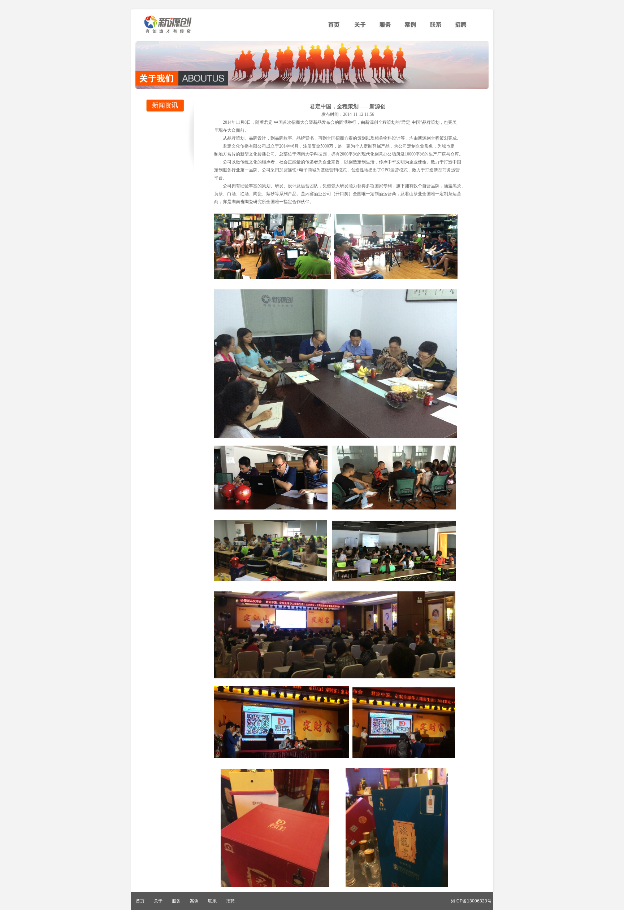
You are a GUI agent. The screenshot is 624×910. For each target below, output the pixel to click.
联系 (435, 27)
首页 (334, 27)
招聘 (461, 27)
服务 (385, 27)
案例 (410, 27)
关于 (359, 27)
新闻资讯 (165, 105)
